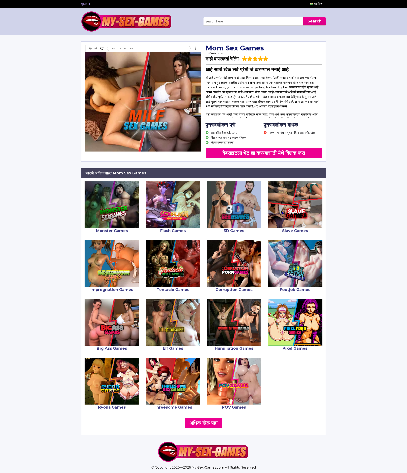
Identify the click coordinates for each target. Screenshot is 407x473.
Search (315, 21)
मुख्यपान (85, 4)
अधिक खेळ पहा (203, 423)
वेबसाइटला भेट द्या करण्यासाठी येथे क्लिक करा (264, 153)
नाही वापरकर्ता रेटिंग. (223, 59)
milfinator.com (215, 53)
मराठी (317, 4)
